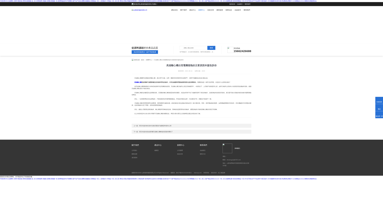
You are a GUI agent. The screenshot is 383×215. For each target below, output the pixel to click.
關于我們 (183, 10)
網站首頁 (174, 10)
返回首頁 (232, 4)
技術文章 (210, 10)
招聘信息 (229, 10)
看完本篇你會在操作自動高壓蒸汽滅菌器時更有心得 (155, 126)
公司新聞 (180, 150)
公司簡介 (134, 150)
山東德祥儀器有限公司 (147, 4)
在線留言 (240, 4)
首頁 (142, 60)
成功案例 (134, 157)
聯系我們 (247, 4)
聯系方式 (202, 154)
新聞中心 (201, 10)
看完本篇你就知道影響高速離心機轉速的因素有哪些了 (156, 131)
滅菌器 (156, 150)
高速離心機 (137, 82)
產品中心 (192, 10)
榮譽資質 (220, 10)
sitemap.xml (197, 172)
